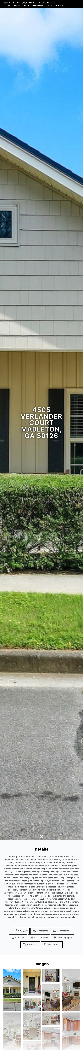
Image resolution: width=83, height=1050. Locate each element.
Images (17, 6)
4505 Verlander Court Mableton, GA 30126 (27, 3)
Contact (59, 6)
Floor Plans (39, 6)
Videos (27, 6)
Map (50, 6)
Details (6, 6)
